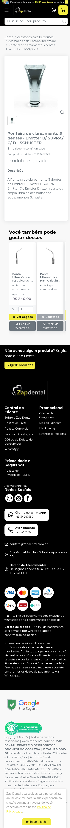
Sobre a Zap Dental (17, 417)
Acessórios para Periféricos (35, 37)
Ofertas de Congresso (46, 415)
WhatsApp (11, 449)
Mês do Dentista (50, 423)
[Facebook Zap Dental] (27, 498)
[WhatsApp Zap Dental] (9, 498)
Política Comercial (16, 428)
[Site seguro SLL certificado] (23, 705)
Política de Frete (15, 423)
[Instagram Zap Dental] (18, 498)
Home (8, 37)
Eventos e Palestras (52, 434)
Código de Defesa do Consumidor (18, 441)
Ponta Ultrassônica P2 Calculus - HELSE (21, 277)
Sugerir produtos (20, 365)
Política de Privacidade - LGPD (17, 472)
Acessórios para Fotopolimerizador (32, 41)
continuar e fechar (36, 821)
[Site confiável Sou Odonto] (23, 728)
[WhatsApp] (53, 10)
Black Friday (47, 428)
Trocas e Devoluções (18, 434)
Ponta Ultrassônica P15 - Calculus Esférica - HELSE (49, 277)
